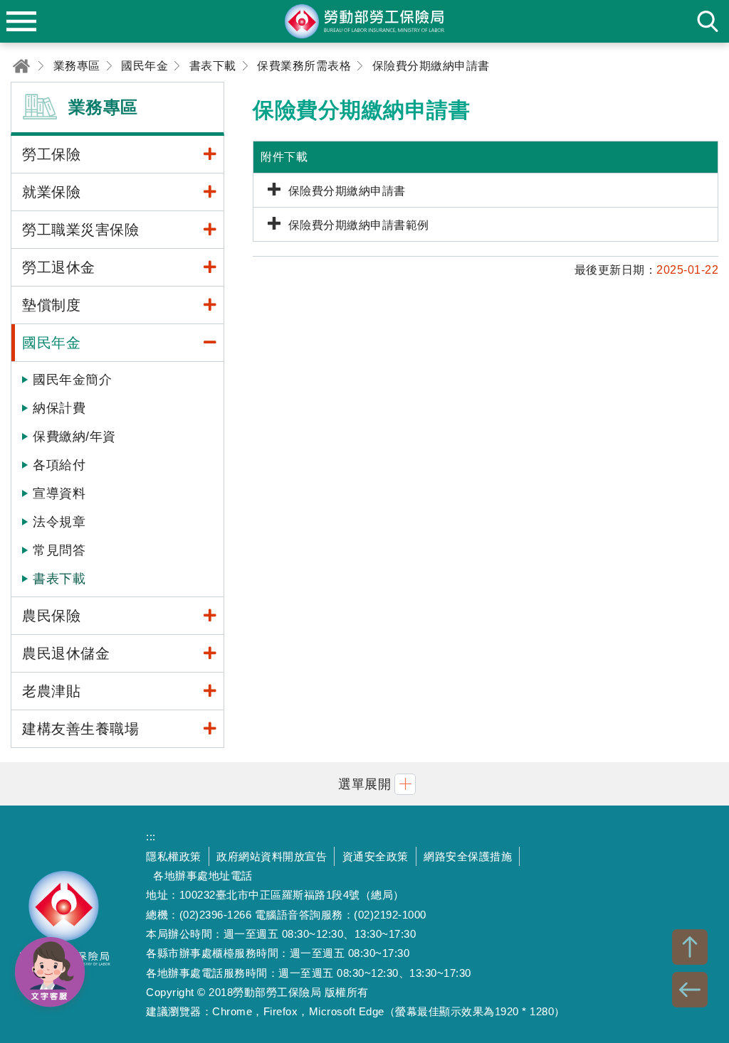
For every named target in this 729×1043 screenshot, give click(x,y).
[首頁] (21, 66)
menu (21, 21)
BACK (690, 989)
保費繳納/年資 (74, 436)
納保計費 (59, 408)
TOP (690, 947)
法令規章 (59, 522)
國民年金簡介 (72, 380)
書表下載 (59, 579)
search (707, 21)
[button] (364, 784)
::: (151, 836)
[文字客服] (49, 971)
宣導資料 (59, 493)
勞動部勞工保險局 (64, 924)
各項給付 (59, 465)
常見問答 (59, 550)
